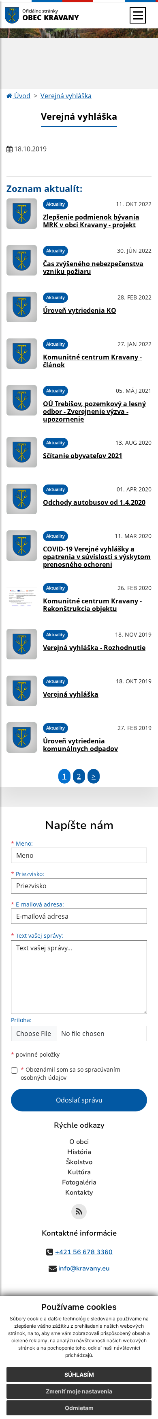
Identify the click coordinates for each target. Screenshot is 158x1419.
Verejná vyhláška (66, 95)
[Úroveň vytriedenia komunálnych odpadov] (21, 737)
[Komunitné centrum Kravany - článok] (21, 353)
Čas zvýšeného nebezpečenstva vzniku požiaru (93, 267)
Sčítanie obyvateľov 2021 (82, 455)
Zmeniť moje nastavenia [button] (79, 1391)
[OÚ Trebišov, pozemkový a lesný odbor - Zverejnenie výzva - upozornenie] (21, 403)
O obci (79, 1141)
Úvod (21, 95)
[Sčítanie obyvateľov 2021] (21, 452)
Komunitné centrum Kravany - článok (92, 361)
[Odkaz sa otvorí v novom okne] (79, 1211)
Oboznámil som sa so (70, 1074)
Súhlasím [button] (79, 1374)
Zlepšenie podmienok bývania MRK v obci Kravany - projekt (91, 221)
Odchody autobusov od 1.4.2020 (94, 502)
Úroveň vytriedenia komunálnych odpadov (80, 744)
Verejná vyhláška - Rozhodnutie (94, 647)
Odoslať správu (79, 1100)
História (79, 1152)
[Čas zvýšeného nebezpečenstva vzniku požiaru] (21, 260)
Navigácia (24, 15)
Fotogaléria (79, 1182)
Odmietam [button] (79, 1407)
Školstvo (79, 1162)
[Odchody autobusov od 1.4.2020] (21, 499)
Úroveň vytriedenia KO (79, 310)
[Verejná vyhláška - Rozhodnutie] (21, 644)
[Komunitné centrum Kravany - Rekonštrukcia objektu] (21, 597)
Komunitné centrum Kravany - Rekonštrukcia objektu (92, 604)
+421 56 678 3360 (84, 1252)
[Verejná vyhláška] (21, 691)
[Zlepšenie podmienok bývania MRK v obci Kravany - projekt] (21, 213)
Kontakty (79, 1192)
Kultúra (79, 1172)
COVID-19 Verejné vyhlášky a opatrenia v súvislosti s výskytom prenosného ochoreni (97, 557)
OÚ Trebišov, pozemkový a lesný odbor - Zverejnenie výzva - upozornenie (94, 411)
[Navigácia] (138, 15)
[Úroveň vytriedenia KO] (21, 307)
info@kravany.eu (84, 1268)
